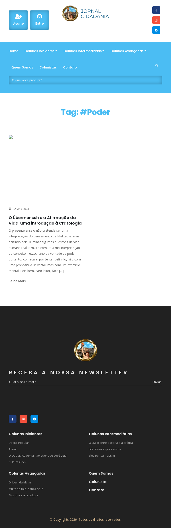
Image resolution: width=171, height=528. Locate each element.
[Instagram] (156, 20)
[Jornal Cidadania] (85, 13)
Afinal (12, 449)
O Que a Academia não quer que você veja (38, 456)
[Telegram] (156, 30)
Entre (39, 23)
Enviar (156, 382)
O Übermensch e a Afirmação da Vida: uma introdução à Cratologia (45, 220)
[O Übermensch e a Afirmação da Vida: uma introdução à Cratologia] (45, 168)
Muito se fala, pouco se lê (26, 489)
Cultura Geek (17, 462)
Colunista (97, 481)
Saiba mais (17, 281)
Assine (18, 23)
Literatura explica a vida (105, 449)
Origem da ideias (20, 482)
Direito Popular (19, 443)
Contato (96, 490)
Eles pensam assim (102, 456)
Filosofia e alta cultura (23, 495)
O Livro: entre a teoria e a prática (111, 443)
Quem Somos (101, 473)
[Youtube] (156, 10)
